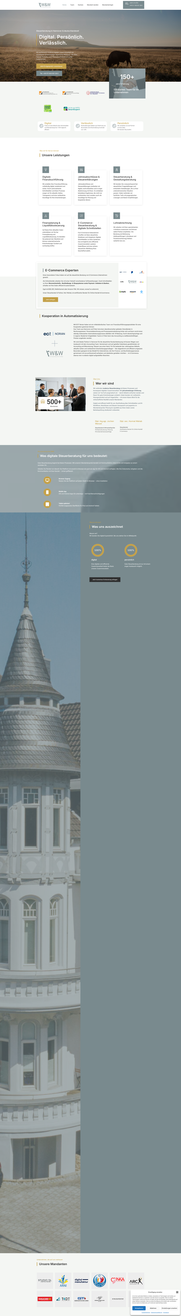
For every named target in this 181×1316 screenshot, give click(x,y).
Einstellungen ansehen (169, 1308)
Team (72, 5)
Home (64, 5)
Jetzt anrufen (134, 3)
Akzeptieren (139, 1308)
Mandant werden (92, 5)
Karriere (80, 5)
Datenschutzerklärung (156, 1312)
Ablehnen (153, 1308)
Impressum (166, 1312)
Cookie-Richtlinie (146, 1312)
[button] (177, 1292)
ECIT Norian (80, 324)
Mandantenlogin (107, 5)
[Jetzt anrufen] (126, 3)
